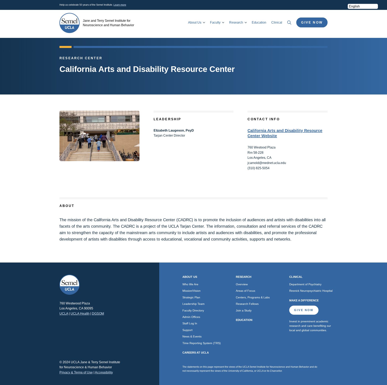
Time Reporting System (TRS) (201, 343)
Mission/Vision (191, 290)
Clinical (276, 22)
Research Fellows (247, 303)
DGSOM (98, 313)
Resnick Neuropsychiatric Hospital (311, 290)
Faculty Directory (193, 310)
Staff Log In (189, 323)
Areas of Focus (245, 290)
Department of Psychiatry (305, 284)
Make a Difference (304, 300)
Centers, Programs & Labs (253, 297)
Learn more (119, 4)
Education (259, 22)
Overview (242, 284)
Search (289, 23)
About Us (194, 22)
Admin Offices (191, 317)
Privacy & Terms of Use (76, 372)
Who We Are (190, 284)
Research (236, 22)
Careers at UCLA (195, 352)
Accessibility (104, 372)
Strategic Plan (191, 297)
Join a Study (244, 310)
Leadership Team (193, 303)
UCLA (63, 313)
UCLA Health (80, 313)
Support (187, 330)
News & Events (192, 336)
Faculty (215, 22)
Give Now (312, 22)
